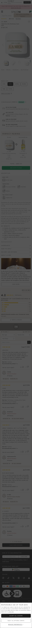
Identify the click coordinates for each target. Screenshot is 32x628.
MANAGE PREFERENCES (15, 624)
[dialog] (16, 615)
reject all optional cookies (16, 620)
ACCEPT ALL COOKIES (16, 615)
